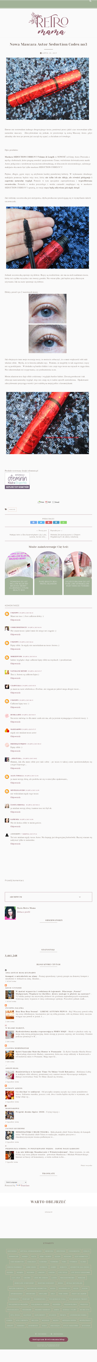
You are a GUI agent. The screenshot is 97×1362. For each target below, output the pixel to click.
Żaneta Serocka (18, 805)
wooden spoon (69, 1320)
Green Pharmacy (14, 1267)
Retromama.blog (53, 1344)
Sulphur (27, 1315)
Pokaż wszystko (86, 1165)
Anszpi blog (11, 1068)
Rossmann (26, 1310)
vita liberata (22, 1320)
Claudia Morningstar (17, 1048)
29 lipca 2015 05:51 (29, 686)
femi (64, 1262)
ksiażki (10, 1272)
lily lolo (16, 1278)
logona (27, 1278)
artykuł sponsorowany (31, 1251)
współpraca (85, 1320)
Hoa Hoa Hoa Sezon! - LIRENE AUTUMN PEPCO (41, 1011)
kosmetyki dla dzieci (80, 1267)
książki (20, 1272)
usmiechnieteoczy (19, 627)
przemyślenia (70, 1304)
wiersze (45, 1320)
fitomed (73, 1262)
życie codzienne (70, 1325)
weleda (35, 1320)
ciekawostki (74, 1251)
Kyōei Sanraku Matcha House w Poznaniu (38, 1052)
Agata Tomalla (17, 776)
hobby (53, 1267)
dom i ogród (45, 1256)
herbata (43, 1267)
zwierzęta (55, 1325)
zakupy (10, 1325)
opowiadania (16, 1294)
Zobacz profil (23, 911)
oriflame (43, 1294)
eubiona (43, 1262)
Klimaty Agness (13, 1088)
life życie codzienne (80, 1272)
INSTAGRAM (58, 1334)
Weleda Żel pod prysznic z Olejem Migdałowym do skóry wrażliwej (65, 536)
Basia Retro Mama (26, 907)
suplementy (40, 1315)
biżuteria (61, 1251)
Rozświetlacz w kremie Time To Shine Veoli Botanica (45, 1072)
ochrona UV (64, 1288)
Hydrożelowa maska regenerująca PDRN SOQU (41, 1031)
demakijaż (13, 1256)
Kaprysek (15, 819)
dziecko (67, 1256)
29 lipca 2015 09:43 (34, 744)
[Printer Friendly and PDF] (48, 503)
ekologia (32, 1262)
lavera (51, 1272)
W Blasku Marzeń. (15, 1028)
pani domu (63, 1294)
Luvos (54, 1278)
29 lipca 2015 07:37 (29, 729)
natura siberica (16, 1288)
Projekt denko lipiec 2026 (30, 1112)
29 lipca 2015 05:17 (35, 671)
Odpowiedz (16, 619)
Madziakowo (16, 729)
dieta (33, 1256)
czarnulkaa (16, 686)
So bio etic (85, 1310)
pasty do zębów (79, 1294)
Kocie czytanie (13, 988)
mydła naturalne (74, 1283)
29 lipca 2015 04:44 (26, 642)
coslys (87, 1251)
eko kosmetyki (17, 1262)
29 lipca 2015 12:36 (31, 776)
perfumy (26, 1299)
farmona (54, 1262)
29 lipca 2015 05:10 (30, 656)
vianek (9, 1320)
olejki (85, 1288)
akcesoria (12, 1251)
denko (25, 1256)
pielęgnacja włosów (18, 1304)
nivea (52, 1288)
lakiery (41, 1272)
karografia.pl (53, 1346)
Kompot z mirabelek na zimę (21, 976)
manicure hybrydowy (24, 1283)
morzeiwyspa (16, 656)
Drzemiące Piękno (19, 744)
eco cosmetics (81, 1256)
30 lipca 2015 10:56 (26, 819)
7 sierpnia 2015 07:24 (29, 834)
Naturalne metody (19, 671)
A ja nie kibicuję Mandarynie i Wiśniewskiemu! (42, 1152)
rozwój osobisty (42, 1310)
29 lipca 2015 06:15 (26, 700)
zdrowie (21, 1325)
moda (60, 1283)
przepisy (84, 1304)
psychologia (13, 1310)
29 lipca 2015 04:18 (26, 613)
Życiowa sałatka (14, 1008)
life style (62, 1272)
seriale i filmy (69, 1310)
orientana (30, 1294)
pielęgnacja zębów (40, 1304)
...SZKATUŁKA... (16, 758)
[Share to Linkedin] (56, 522)
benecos (49, 1251)
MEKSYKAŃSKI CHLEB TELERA (32, 1132)
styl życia (15, 1315)
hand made (31, 1267)
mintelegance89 (18, 790)
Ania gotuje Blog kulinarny (20, 973)
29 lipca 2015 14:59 (32, 790)
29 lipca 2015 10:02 (30, 758)
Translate (25, 1185)
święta (63, 1315)
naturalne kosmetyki (37, 1288)
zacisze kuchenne (15, 1128)
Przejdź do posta (18, 595)
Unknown (15, 613)
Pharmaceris (40, 1299)
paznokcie (14, 1299)
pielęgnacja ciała (57, 1299)
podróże (57, 1304)
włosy (56, 1320)
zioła (44, 1325)
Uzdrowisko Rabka (78, 1315)
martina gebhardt (46, 1283)
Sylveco (52, 1315)
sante (56, 1310)
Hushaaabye (16, 715)
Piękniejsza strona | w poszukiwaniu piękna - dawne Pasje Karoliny (42, 1149)
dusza (57, 1256)
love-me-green (41, 1278)
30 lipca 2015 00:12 (33, 805)
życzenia (86, 1325)
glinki (83, 1262)
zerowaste (33, 1325)
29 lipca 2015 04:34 (35, 627)
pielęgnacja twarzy (78, 1299)
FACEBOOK (42, 1334)
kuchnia (30, 1272)
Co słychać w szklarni (28, 1092)
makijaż (12, 509)
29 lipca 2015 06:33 (29, 715)
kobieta (63, 1267)
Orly (53, 1294)
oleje (76, 1288)
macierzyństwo (67, 1278)
